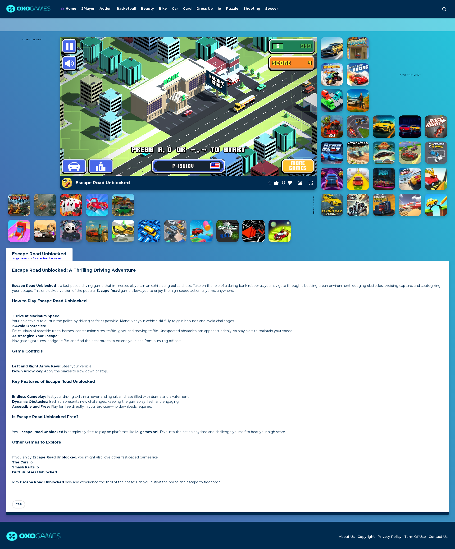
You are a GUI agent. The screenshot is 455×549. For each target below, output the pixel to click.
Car (175, 8)
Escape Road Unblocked (47, 258)
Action (106, 8)
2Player (88, 8)
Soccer (271, 8)
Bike (163, 8)
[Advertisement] (223, 204)
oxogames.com (21, 258)
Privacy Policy (389, 537)
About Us (347, 537)
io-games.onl (146, 432)
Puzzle (232, 8)
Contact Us (438, 537)
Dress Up (204, 8)
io (219, 8)
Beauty (147, 8)
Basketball (126, 8)
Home (71, 8)
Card (187, 8)
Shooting (251, 8)
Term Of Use (415, 537)
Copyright (366, 537)
